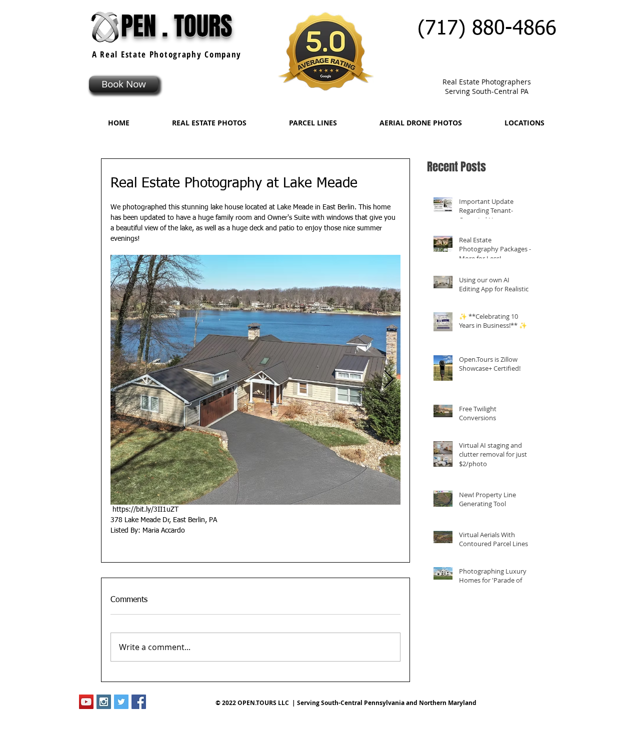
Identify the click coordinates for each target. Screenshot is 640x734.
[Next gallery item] (388, 380)
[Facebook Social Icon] (139, 702)
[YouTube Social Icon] (86, 702)
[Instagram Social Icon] (103, 702)
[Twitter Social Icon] (121, 702)
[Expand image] (255, 380)
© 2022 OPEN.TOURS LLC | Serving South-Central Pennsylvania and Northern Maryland (346, 703)
